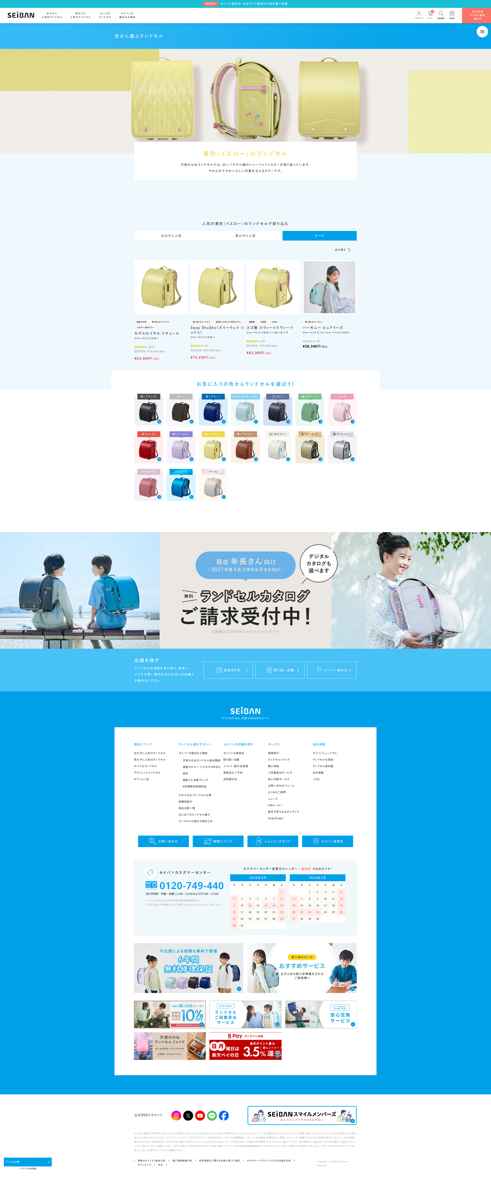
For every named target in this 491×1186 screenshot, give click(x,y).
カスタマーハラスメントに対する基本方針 (269, 1160)
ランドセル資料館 (323, 766)
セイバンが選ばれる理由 (193, 753)
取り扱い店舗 (231, 759)
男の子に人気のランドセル (150, 759)
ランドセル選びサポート (195, 744)
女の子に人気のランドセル (150, 753)
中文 (160, 1165)
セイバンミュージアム (325, 753)
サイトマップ (144, 1165)
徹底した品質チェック (195, 780)
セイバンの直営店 (233, 753)
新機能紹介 (186, 801)
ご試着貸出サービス (280, 772)
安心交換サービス (279, 779)
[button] (342, 249)
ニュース (273, 798)
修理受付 (273, 753)
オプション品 (141, 779)
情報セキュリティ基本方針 (152, 1160)
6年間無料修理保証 (195, 786)
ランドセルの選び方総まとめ (196, 821)
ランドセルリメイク (279, 759)
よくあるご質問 (277, 792)
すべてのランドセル (145, 766)
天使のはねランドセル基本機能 (202, 760)
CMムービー (275, 805)
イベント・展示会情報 (235, 766)
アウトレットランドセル (147, 772)
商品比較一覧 (187, 808)
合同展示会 (230, 779)
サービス (274, 744)
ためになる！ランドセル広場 (195, 795)
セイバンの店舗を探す (238, 744)
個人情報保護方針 (182, 1160)
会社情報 (319, 744)
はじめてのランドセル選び (194, 814)
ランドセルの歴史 (323, 759)
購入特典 (273, 766)
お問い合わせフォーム (281, 785)
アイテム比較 (13, 1162)
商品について (143, 744)
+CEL (316, 779)
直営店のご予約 (233, 772)
